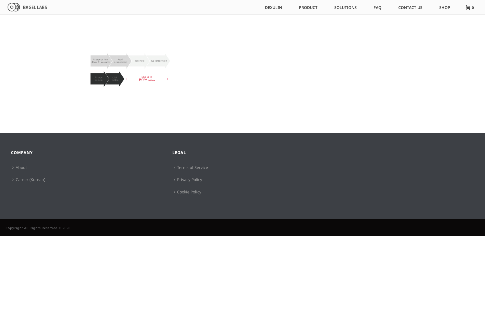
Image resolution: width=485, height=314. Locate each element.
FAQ (377, 7)
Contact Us (410, 7)
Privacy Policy (189, 179)
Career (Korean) (30, 179)
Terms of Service (192, 167)
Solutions (345, 7)
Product (308, 7)
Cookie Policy (189, 192)
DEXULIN (273, 7)
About (21, 167)
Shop (444, 7)
